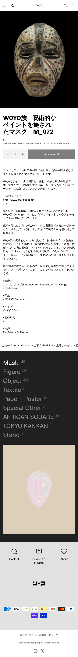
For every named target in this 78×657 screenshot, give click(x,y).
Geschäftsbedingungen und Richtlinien (39, 642)
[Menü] (4, 5)
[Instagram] (35, 651)
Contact (14, 559)
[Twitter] (42, 651)
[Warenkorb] (73, 6)
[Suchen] (12, 6)
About (64, 559)
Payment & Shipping (39, 560)
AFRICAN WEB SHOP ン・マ (43, 635)
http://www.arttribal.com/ (18, 199)
